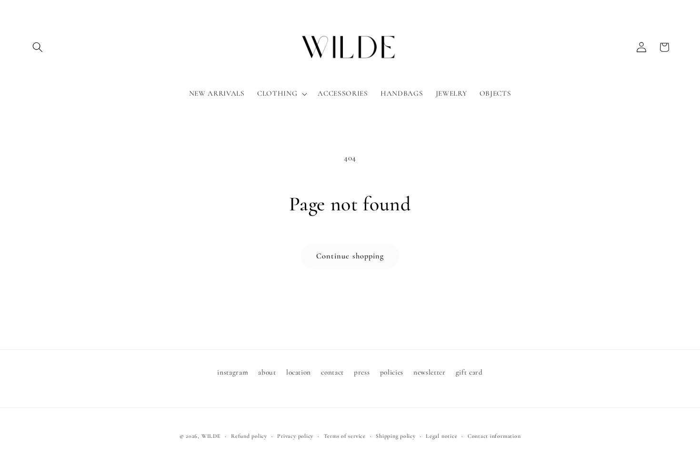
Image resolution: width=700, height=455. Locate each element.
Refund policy (249, 436)
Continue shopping (350, 256)
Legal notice (441, 436)
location (298, 372)
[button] (37, 47)
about (267, 372)
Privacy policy (295, 436)
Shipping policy (396, 436)
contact (332, 372)
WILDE (211, 436)
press (362, 372)
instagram (232, 372)
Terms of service (345, 436)
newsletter (429, 372)
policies (391, 372)
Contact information (494, 436)
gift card (469, 372)
